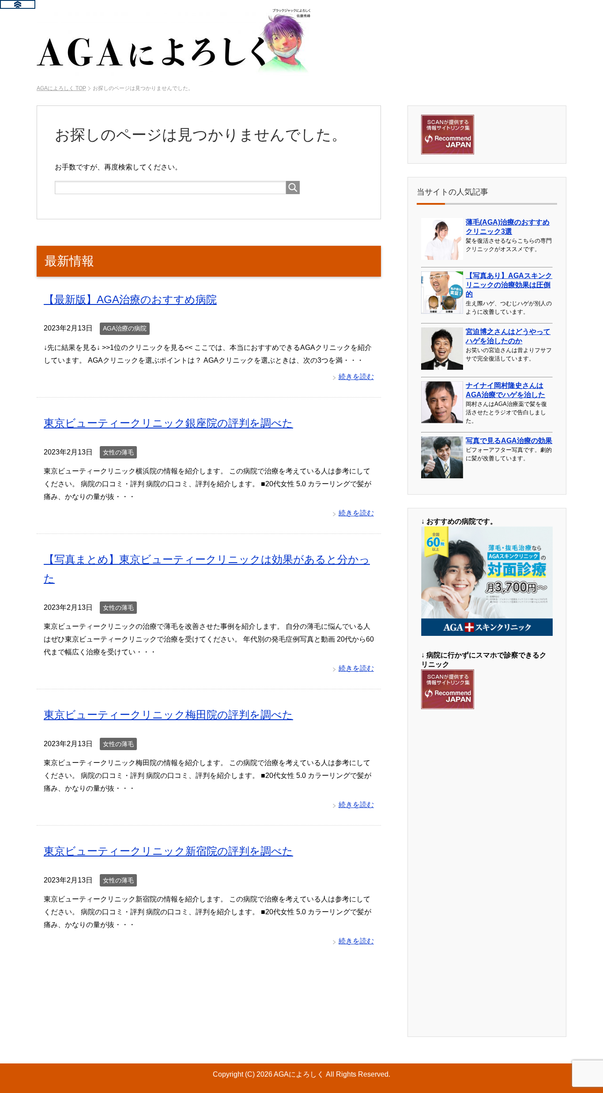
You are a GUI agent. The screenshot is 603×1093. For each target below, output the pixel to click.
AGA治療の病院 (125, 328)
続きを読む (356, 376)
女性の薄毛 (118, 452)
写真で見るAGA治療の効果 (509, 440)
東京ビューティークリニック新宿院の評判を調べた (168, 851)
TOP (61, 88)
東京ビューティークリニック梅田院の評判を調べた (168, 715)
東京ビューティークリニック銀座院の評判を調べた (168, 423)
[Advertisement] (487, 872)
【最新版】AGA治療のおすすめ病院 (130, 299)
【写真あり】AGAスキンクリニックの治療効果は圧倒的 (509, 285)
